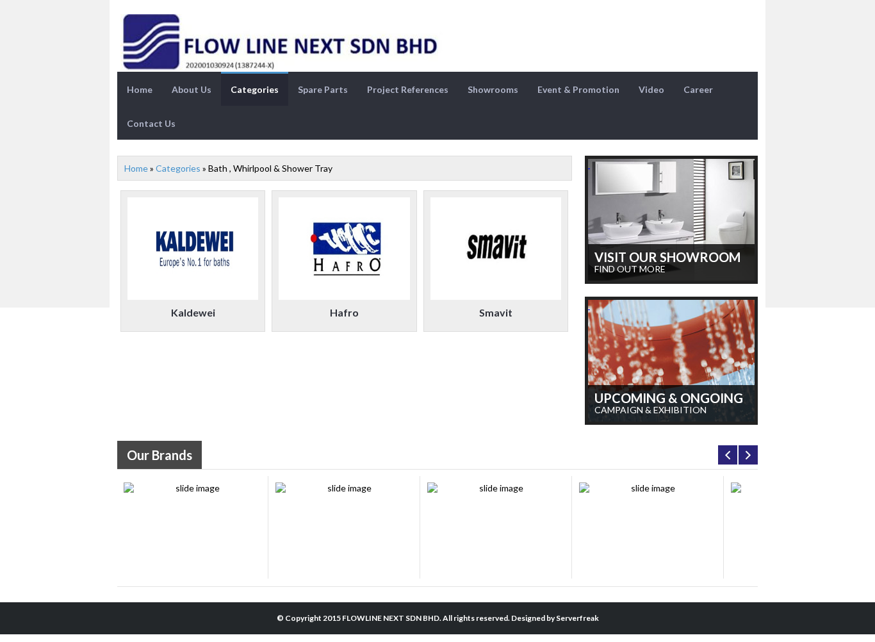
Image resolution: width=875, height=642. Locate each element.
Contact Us (151, 123)
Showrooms (493, 89)
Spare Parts (323, 89)
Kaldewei (193, 312)
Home (139, 89)
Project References (407, 89)
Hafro (344, 312)
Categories (255, 89)
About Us (191, 89)
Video (651, 89)
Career (698, 89)
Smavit (495, 312)
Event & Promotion (578, 89)
